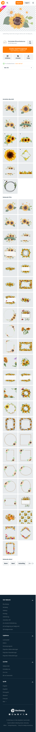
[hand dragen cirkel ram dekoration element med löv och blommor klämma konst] (10, 263)
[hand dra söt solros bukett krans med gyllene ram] (10, 232)
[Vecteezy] (3, 3)
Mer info (6, 66)
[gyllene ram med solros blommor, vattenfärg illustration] (10, 687)
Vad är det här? (19, 63)
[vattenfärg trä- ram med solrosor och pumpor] (10, 718)
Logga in (27, 3)
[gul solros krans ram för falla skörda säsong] (10, 500)
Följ (30, 43)
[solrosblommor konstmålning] (10, 200)
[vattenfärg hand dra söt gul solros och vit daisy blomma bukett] (10, 107)
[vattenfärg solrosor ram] (10, 247)
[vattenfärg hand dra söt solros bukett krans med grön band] (10, 154)
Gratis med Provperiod (18, 49)
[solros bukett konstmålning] (10, 169)
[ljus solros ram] (10, 216)
